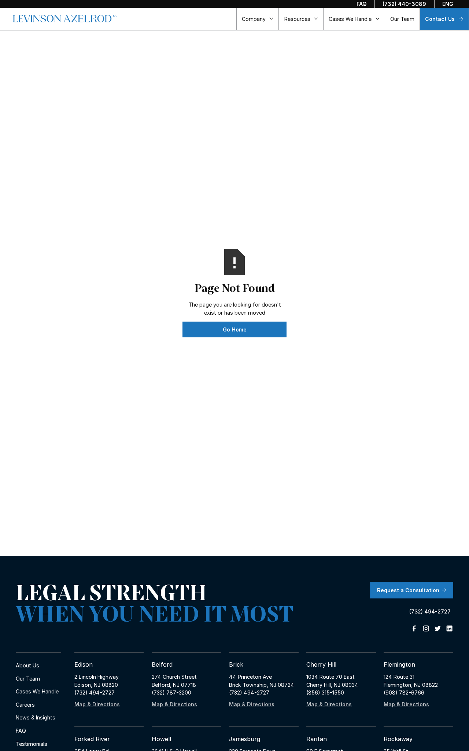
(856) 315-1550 (325, 692)
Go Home (235, 329)
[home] (65, 18)
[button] (258, 19)
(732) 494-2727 (94, 692)
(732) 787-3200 (171, 692)
